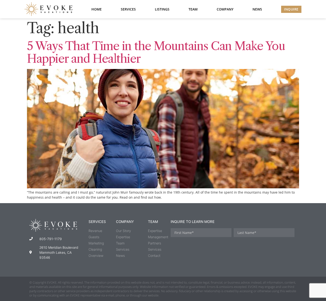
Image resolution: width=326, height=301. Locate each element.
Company (225, 9)
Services (128, 9)
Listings (162, 9)
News (257, 9)
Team (193, 9)
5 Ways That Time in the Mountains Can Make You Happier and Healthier (156, 52)
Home (96, 9)
